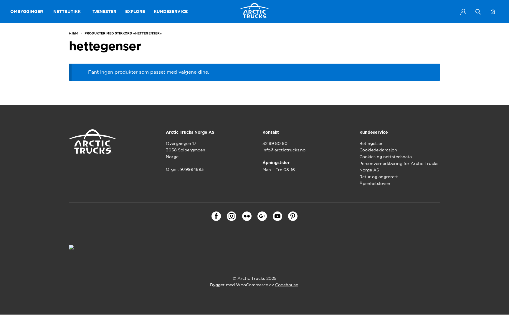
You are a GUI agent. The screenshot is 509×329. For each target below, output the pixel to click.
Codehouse (286, 284)
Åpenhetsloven (374, 183)
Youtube (277, 216)
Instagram (231, 216)
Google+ (262, 216)
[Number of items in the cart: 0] (493, 12)
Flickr (247, 216)
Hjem (73, 33)
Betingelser (371, 143)
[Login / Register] (463, 12)
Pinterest (293, 216)
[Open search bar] (478, 11)
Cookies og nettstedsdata (385, 156)
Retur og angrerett (378, 176)
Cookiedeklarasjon (378, 150)
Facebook (216, 216)
